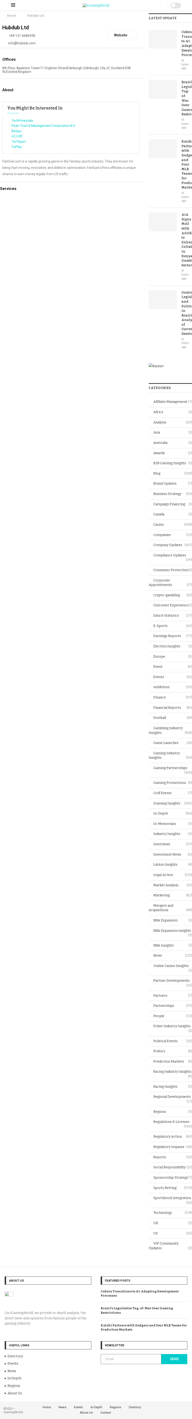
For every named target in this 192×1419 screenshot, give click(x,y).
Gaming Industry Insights (170, 755)
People (172, 1016)
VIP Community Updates (170, 1246)
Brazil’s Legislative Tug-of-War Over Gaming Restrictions (186, 98)
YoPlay (16, 147)
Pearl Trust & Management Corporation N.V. (43, 126)
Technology (172, 1213)
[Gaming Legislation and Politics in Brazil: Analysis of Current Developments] (163, 299)
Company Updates (172, 545)
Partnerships (172, 1006)
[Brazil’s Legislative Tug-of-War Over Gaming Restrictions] (163, 89)
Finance (172, 697)
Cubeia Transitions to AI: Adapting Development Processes (186, 43)
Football (172, 718)
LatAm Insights (172, 865)
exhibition (172, 687)
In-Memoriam (172, 824)
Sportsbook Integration (172, 1198)
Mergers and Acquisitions (170, 908)
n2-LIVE (17, 136)
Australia (172, 443)
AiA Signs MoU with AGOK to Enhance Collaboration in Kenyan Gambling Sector (186, 240)
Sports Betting (172, 1188)
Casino (172, 525)
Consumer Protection (172, 570)
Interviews (172, 844)
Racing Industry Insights (172, 1072)
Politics (172, 1051)
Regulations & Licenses (172, 1122)
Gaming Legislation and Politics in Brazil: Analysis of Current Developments (186, 313)
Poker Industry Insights (172, 1026)
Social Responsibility (172, 1167)
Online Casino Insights (172, 966)
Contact (105, 1412)
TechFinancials (22, 120)
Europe (172, 657)
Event (172, 667)
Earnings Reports (172, 636)
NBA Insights (172, 945)
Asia (172, 432)
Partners (172, 996)
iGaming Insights (172, 803)
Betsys (16, 131)
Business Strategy (172, 494)
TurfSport (18, 141)
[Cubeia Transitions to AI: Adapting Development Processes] (163, 39)
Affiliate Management (172, 402)
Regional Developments (172, 1097)
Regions (172, 1112)
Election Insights (172, 646)
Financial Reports (172, 708)
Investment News (172, 855)
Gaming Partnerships (172, 768)
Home (11, 15)
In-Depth (172, 813)
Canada (172, 514)
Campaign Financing (172, 504)
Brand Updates (172, 484)
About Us (86, 1412)
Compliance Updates (172, 555)
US (172, 1233)
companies (172, 535)
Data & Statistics (172, 616)
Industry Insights (172, 834)
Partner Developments (172, 981)
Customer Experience (172, 605)
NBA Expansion (172, 920)
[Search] (163, 6)
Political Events (172, 1041)
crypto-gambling (172, 595)
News (172, 956)
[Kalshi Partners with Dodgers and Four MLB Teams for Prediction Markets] (163, 148)
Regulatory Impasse (172, 1147)
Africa (172, 412)
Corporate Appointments (170, 582)
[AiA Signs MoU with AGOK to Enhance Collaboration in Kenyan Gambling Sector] (163, 221)
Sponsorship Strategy (172, 1178)
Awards (172, 453)
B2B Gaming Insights (172, 463)
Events (172, 677)
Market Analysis (172, 885)
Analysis (172, 422)
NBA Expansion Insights (172, 931)
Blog (172, 474)
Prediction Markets (172, 1062)
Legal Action (172, 875)
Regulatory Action (172, 1137)
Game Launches (172, 743)
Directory (135, 1407)
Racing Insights (172, 1087)
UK (172, 1223)
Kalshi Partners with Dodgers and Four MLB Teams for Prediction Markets (186, 164)
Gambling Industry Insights (170, 730)
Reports (172, 1157)
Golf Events (172, 793)
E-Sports (172, 626)
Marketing (172, 895)
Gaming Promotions (172, 783)
